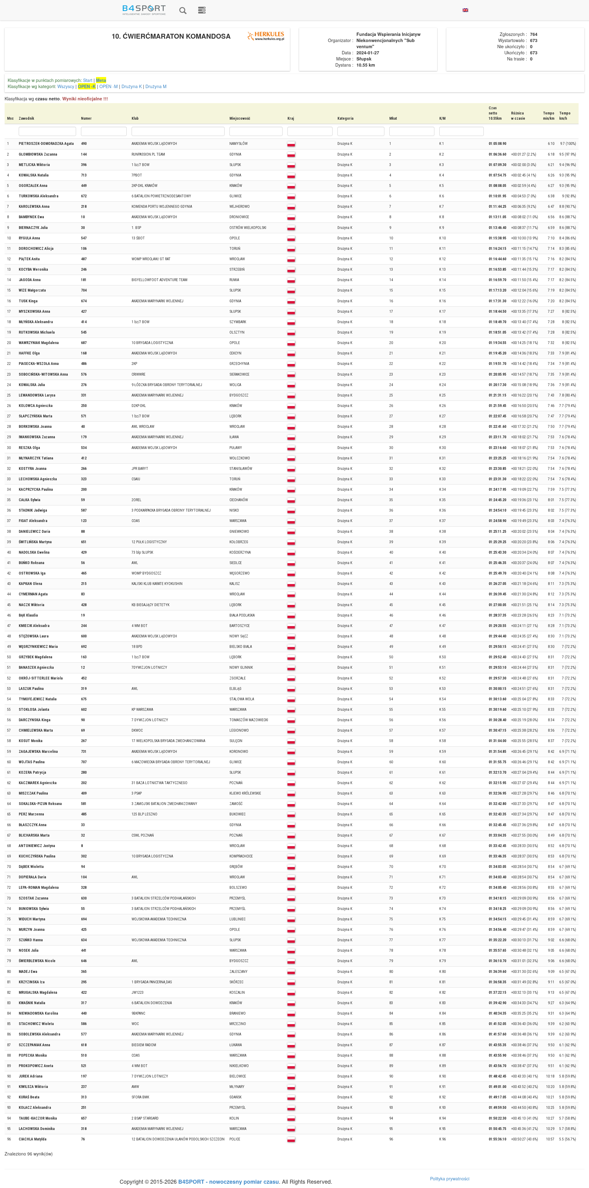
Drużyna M (156, 86)
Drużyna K (131, 86)
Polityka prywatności (449, 1178)
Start (87, 80)
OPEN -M (108, 86)
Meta (101, 80)
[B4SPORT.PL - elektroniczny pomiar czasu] (202, 10)
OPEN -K (87, 86)
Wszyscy (65, 86)
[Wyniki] (183, 10)
